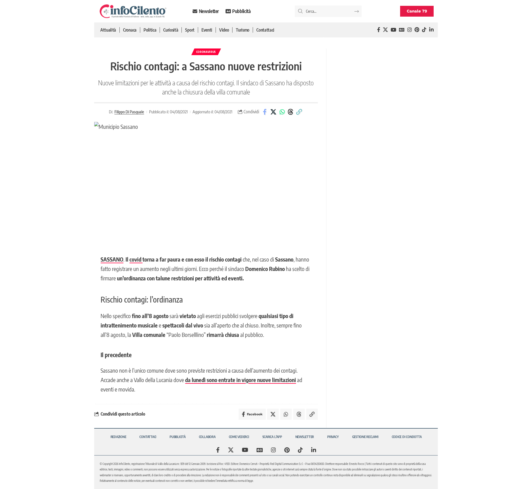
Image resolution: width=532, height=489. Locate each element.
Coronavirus (206, 51)
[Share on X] (273, 111)
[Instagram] (409, 29)
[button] (299, 111)
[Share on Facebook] (265, 111)
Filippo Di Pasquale (129, 111)
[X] (385, 29)
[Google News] (402, 29)
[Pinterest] (417, 29)
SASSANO (112, 259)
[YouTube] (393, 29)
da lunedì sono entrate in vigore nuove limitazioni (240, 379)
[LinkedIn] (431, 29)
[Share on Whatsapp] (282, 111)
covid (135, 259)
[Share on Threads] (291, 111)
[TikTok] (424, 29)
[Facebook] (379, 29)
